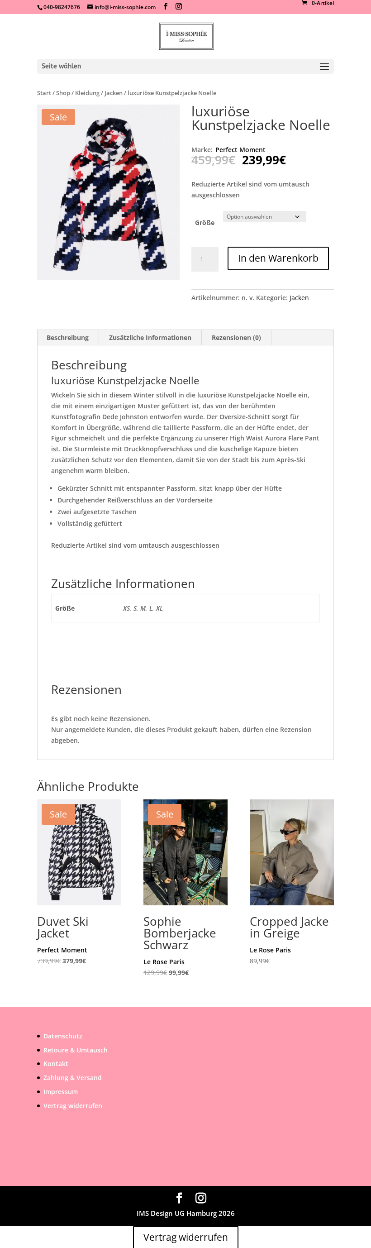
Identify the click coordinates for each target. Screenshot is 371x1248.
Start (44, 93)
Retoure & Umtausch (75, 1050)
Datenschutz (62, 1036)
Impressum (60, 1091)
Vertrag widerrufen (72, 1105)
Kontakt (55, 1063)
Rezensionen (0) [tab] (236, 337)
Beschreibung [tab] (68, 337)
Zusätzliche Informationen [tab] (150, 337)
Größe (204, 222)
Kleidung (87, 93)
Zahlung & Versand (72, 1077)
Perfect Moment (240, 149)
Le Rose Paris (164, 961)
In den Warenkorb (278, 258)
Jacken (114, 93)
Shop (63, 93)
